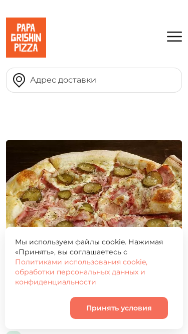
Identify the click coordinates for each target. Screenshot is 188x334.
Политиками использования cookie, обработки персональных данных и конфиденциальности (81, 271)
